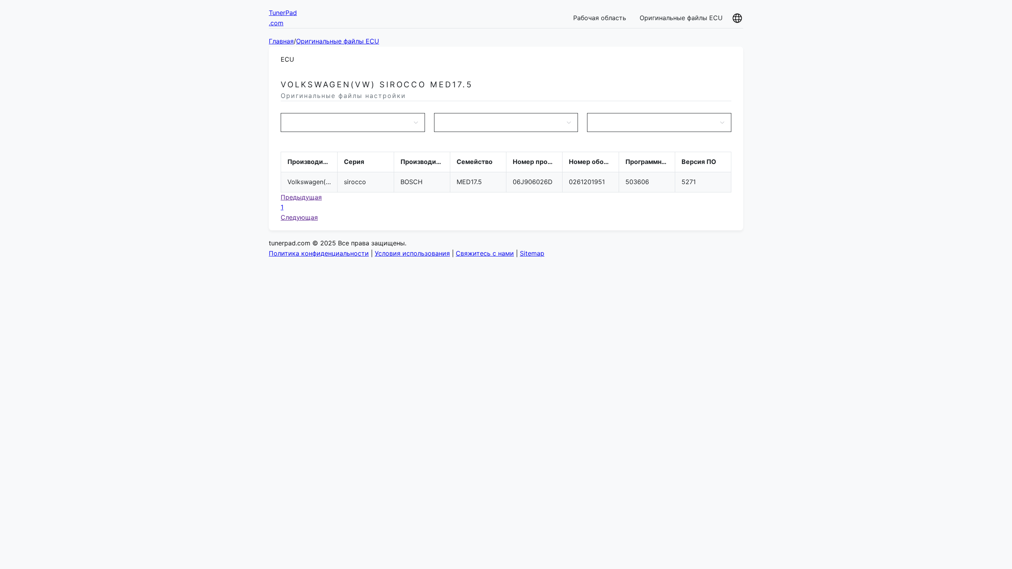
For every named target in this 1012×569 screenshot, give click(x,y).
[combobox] (349, 122)
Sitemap (532, 253)
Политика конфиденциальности (319, 253)
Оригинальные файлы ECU (681, 18)
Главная (281, 41)
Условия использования (412, 253)
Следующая (299, 217)
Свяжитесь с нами (485, 253)
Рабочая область (599, 18)
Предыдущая (301, 197)
